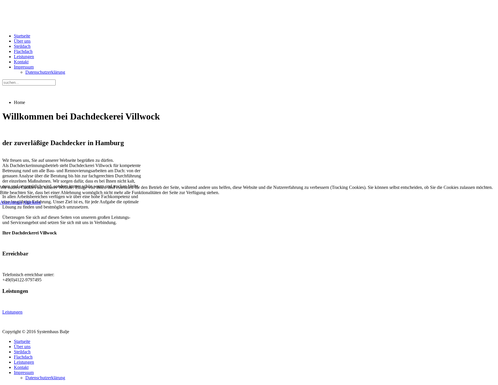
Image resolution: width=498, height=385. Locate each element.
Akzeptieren (11, 202)
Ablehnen (32, 202)
